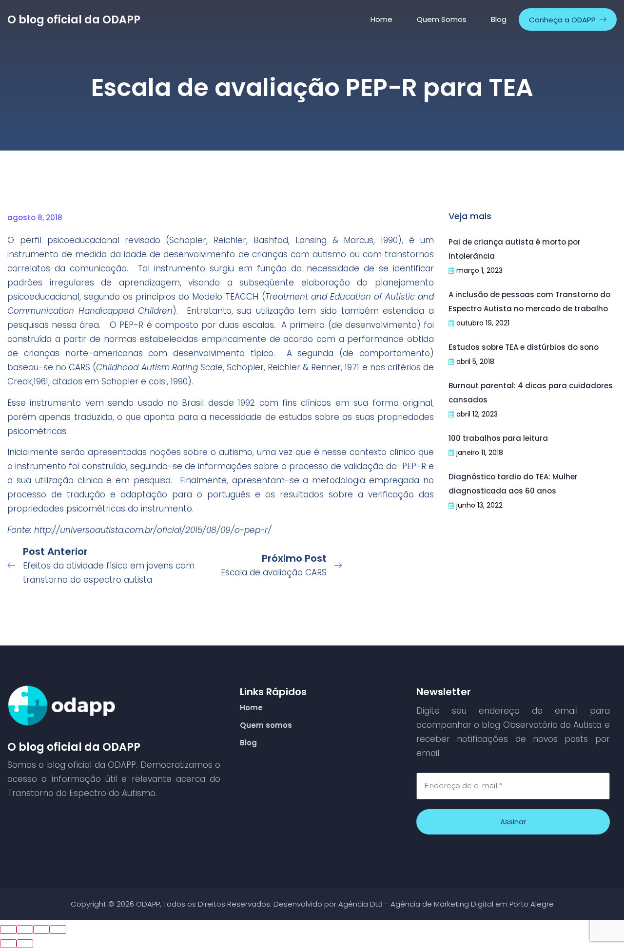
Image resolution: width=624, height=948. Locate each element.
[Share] (25, 929)
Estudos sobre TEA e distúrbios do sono (523, 347)
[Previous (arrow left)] (8, 943)
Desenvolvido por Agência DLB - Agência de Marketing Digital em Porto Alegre (413, 904)
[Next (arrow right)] (25, 943)
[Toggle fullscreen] (41, 929)
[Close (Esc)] (8, 929)
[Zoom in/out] (58, 929)
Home (381, 19)
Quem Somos (442, 19)
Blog (499, 19)
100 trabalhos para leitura (498, 438)
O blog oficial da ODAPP (73, 19)
